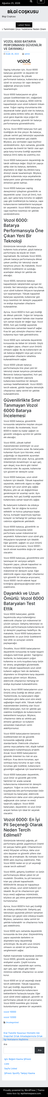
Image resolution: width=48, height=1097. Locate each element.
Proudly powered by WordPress (19, 1090)
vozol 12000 (10, 1017)
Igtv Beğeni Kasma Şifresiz (17, 1059)
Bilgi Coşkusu (23, 11)
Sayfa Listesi (10, 1068)
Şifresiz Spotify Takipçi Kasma (19, 1073)
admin (27, 54)
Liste (6, 1063)
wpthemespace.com (31, 1093)
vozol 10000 (10, 1011)
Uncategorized (12, 1022)
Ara (5, 1044)
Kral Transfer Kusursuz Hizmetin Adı (22, 1033)
